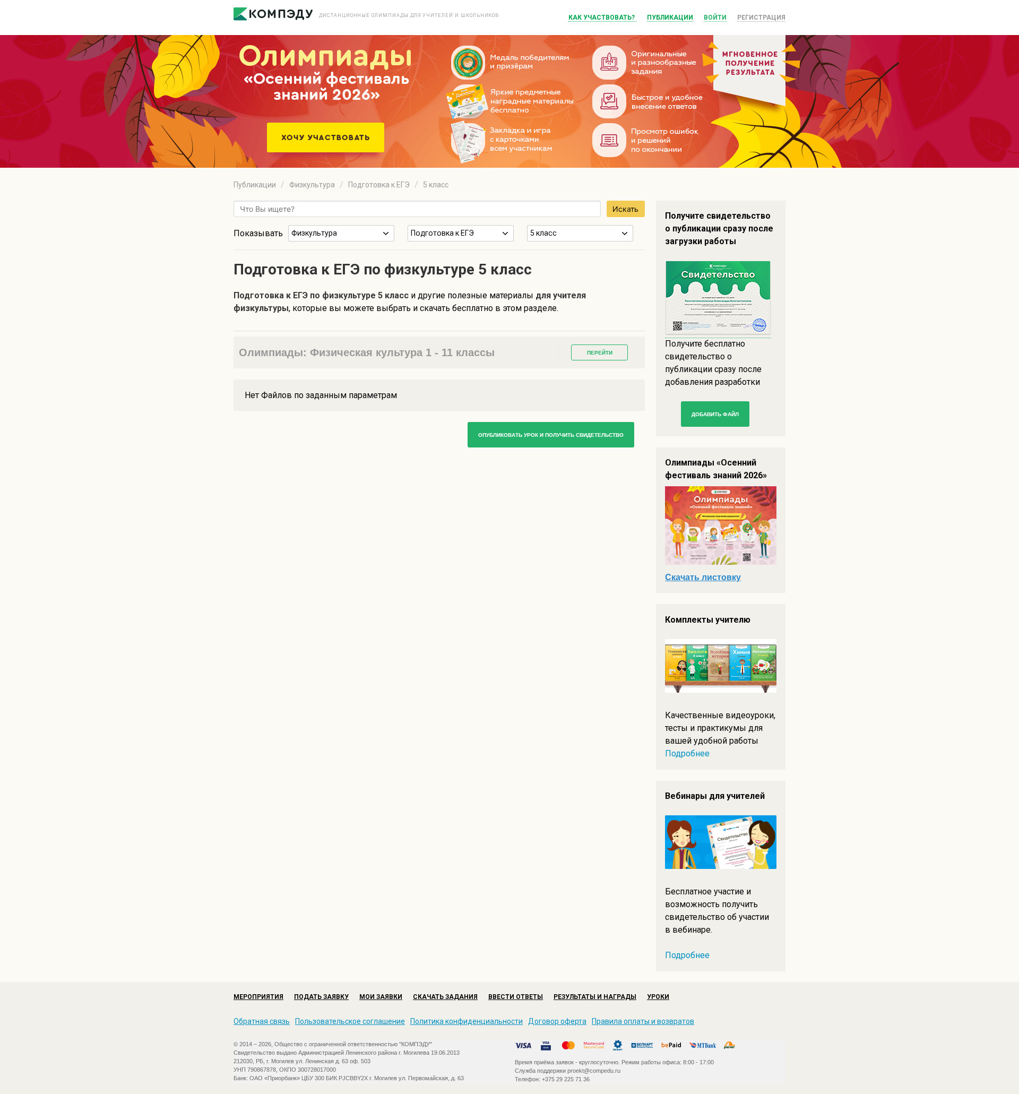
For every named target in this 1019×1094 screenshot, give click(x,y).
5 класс (435, 184)
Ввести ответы (515, 997)
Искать (625, 208)
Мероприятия (258, 997)
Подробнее (687, 753)
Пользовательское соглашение (350, 1021)
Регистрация (761, 17)
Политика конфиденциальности (466, 1021)
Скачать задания (445, 997)
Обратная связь (262, 1021)
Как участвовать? (602, 17)
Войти (715, 17)
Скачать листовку (703, 577)
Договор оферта (557, 1021)
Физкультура (312, 184)
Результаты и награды (595, 997)
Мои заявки (380, 997)
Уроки (658, 997)
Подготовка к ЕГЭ (379, 184)
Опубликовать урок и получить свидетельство (551, 435)
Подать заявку (321, 997)
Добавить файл (715, 414)
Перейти (599, 353)
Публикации (670, 17)
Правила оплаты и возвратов (643, 1021)
